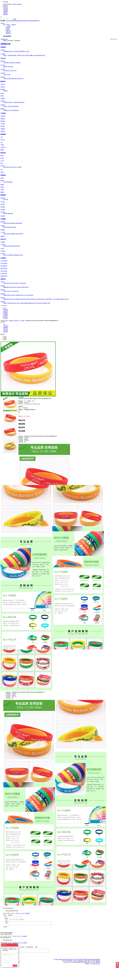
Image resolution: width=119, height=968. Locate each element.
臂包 (8, 246)
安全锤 (21, 255)
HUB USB (10, 110)
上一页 (21, 913)
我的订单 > (8, 30)
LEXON (24, 295)
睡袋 (10, 246)
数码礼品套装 (4, 268)
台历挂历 (5, 78)
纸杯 (27, 55)
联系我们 (5, 318)
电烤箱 (16, 223)
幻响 (8, 291)
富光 (15, 287)
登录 (9, 24)
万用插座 (5, 102)
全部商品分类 (5, 44)
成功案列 (5, 313)
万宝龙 (11, 283)
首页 (4, 308)
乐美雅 (61, 299)
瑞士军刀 (14, 295)
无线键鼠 (5, 110)
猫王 (17, 291)
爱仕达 (15, 303)
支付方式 (74, 959)
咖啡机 (13, 223)
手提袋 (9, 78)
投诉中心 (5, 12)
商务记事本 (69, 960)
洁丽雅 (5, 299)
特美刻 (23, 287)
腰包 (2, 163)
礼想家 (48, 303)
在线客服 (5, 11)
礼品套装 (3, 258)
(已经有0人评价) (36, 403)
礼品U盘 (8, 20)
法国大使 (9, 295)
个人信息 (8, 26)
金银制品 (3, 131)
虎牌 (13, 287)
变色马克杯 (6, 182)
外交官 (27, 295)
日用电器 (3, 225)
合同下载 (84, 959)
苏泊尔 (33, 303)
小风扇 (8, 106)
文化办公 (3, 58)
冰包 (19, 246)
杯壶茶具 (3, 175)
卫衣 (2, 142)
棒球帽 (2, 149)
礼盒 (22, 78)
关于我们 (5, 316)
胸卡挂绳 (5, 70)
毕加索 (7, 283)
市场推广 (26, 439)
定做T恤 (64, 960)
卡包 (18, 167)
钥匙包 (7, 167)
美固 (27, 299)
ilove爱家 (31, 299)
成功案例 (93, 959)
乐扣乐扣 (19, 287)
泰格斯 (18, 295)
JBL (13, 291)
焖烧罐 (2, 192)
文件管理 (3, 73)
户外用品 (3, 244)
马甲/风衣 (3, 147)
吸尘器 (5, 227)
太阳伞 (2, 248)
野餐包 (5, 246)
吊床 (13, 246)
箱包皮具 (3, 152)
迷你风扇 (18, 102)
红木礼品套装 (4, 263)
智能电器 (3, 229)
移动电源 (34, 20)
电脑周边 (3, 108)
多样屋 (20, 299)
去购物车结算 (4, 39)
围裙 (15, 55)
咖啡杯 (10, 182)
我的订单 (5, 5)
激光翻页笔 (15, 110)
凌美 (25, 283)
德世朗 (44, 303)
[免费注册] (18, 4)
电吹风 (8, 233)
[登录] (14, 4)
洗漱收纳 (3, 209)
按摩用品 (12, 233)
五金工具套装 (4, 271)
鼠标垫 (12, 55)
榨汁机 (9, 223)
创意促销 (3, 47)
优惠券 (7, 29)
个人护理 (3, 232)
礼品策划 (60, 959)
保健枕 (8, 213)
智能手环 (5, 90)
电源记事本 (17, 62)
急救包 (16, 246)
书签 (18, 51)
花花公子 (17, 283)
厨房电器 (3, 221)
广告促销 (3, 54)
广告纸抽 (19, 55)
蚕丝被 (5, 213)
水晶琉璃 (3, 116)
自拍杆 (2, 93)
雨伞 (4, 199)
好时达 (5, 291)
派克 (4, 283)
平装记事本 (6, 62)
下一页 (24, 913)
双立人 (19, 303)
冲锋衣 (2, 144)
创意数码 (3, 101)
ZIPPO (13, 299)
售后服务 (5, 10)
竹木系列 (3, 123)
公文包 (2, 160)
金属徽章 (5, 51)
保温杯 (20, 20)
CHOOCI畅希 (56, 299)
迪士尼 (34, 299)
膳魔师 (5, 287)
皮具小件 (3, 165)
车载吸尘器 (16, 255)
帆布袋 (15, 20)
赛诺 (10, 299)
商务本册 (3, 61)
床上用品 (3, 212)
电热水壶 (5, 223)
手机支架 (12, 106)
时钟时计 (10, 102)
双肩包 (23, 20)
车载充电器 (10, 255)
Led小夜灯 (26, 51)
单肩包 (2, 158)
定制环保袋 (81, 960)
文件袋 (8, 74)
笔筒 (13, 70)
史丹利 (46, 299)
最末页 (28, 913)
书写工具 (3, 65)
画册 (13, 78)
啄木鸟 (31, 295)
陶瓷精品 (3, 121)
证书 (15, 70)
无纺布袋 (35, 55)
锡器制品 (3, 118)
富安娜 (17, 299)
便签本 (15, 78)
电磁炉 (20, 223)
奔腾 (39, 303)
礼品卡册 (93, 960)
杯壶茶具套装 (4, 265)
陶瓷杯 (2, 180)
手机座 (5, 106)
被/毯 (11, 213)
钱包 (4, 167)
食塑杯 (2, 187)
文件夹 (5, 74)
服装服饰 (3, 134)
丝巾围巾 (3, 204)
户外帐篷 (3, 251)
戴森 (22, 303)
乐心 (10, 291)
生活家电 (3, 219)
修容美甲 (21, 233)
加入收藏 (5, 1)
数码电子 (3, 81)
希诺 (10, 287)
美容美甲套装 (4, 273)
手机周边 (3, 105)
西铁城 (30, 303)
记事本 (11, 20)
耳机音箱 (3, 98)
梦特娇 (21, 283)
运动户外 (3, 239)
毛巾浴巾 (3, 201)
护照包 (11, 167)
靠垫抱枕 (3, 207)
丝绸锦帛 (3, 126)
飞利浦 (8, 303)
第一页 (17, 913)
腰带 (20, 167)
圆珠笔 (5, 66)
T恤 (18, 20)
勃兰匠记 (42, 299)
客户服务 (5, 315)
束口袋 (43, 55)
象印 (8, 287)
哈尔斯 (26, 287)
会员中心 (3, 23)
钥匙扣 (5, 55)
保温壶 (2, 189)
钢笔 (11, 66)
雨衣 (7, 199)
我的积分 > (8, 33)
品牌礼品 (3, 279)
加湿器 (22, 102)
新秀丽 (5, 295)
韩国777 (50, 299)
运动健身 (3, 242)
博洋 (8, 299)
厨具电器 (3, 301)
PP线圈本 (30, 55)
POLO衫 (3, 139)
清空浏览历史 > (114, 39)
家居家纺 (3, 195)
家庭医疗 (3, 236)
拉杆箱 (2, 172)
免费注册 (13, 24)
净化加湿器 (13, 227)
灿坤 (41, 303)
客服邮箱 (5, 14)
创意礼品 (3, 50)
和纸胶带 (22, 51)
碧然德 (24, 299)
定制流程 (5, 312)
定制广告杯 (87, 960)
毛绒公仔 (27, 20)
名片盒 (9, 70)
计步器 (14, 102)
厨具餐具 (3, 216)
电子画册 (79, 959)
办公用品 (3, 69)
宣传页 (19, 78)
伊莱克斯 (26, 303)
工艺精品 (3, 113)
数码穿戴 (3, 89)
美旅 (21, 295)
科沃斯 (12, 303)
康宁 (37, 303)
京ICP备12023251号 (95, 963)
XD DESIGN (66, 299)
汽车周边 (3, 253)
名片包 (14, 167)
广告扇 (8, 55)
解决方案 (65, 959)
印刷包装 (3, 77)
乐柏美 (38, 299)
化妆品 (16, 233)
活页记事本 (12, 62)
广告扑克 (23, 55)
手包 (2, 169)
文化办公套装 (4, 260)
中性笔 (8, 66)
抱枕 (31, 20)
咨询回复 (8, 27)
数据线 (16, 106)
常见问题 (5, 8)
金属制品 (3, 128)
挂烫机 (8, 227)
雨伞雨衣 (3, 197)
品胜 (15, 291)
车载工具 (5, 255)
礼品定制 (5, 310)
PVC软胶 (15, 51)
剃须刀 (5, 233)
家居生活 (3, 297)
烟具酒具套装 (4, 276)
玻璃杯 (2, 184)
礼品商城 (5, 309)
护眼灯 (2, 95)
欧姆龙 (5, 303)
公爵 (14, 283)
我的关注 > (8, 31)
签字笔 (38, 20)
